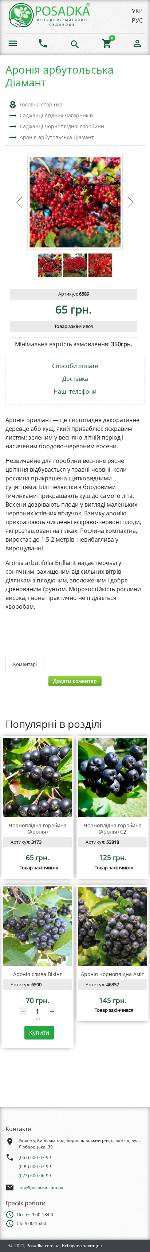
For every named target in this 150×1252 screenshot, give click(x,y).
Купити (39, 1033)
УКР (137, 11)
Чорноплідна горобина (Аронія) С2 (113, 828)
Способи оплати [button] (75, 366)
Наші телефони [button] (75, 391)
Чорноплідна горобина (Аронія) (38, 828)
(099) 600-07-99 (35, 1166)
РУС (137, 20)
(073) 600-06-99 (35, 1176)
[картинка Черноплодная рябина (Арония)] (37, 777)
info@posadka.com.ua (41, 1187)
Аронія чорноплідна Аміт (112, 974)
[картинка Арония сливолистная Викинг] (37, 926)
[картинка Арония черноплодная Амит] (112, 926)
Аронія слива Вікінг (37, 974)
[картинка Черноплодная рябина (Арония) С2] (112, 777)
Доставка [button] (75, 378)
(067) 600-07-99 (35, 1157)
